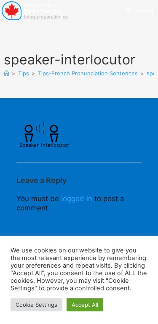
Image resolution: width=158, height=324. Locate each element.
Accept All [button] (85, 304)
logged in (76, 198)
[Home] (6, 73)
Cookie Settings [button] (36, 304)
